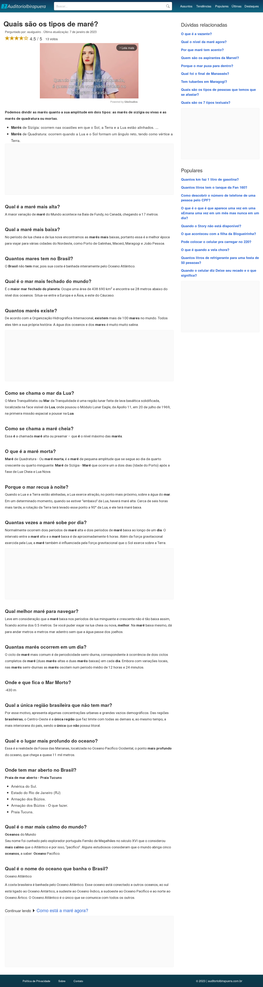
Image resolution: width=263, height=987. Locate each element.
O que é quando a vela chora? (205, 249)
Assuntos (186, 6)
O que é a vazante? (196, 33)
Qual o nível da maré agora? (204, 41)
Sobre (61, 981)
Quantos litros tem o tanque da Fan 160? (214, 187)
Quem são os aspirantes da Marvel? (210, 57)
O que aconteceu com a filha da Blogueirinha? (218, 233)
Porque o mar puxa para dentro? (207, 65)
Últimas (236, 6)
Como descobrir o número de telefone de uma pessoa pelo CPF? (218, 198)
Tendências (203, 6)
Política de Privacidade (36, 981)
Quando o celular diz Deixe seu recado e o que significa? (218, 273)
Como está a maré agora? (62, 910)
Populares (221, 6)
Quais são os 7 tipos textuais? (205, 102)
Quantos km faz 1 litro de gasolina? (210, 179)
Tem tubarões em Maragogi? (204, 81)
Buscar (168, 6)
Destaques (252, 6)
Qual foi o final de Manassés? (205, 73)
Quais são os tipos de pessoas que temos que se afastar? (218, 92)
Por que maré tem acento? (202, 49)
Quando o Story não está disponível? (211, 225)
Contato (78, 981)
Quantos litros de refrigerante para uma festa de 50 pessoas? (220, 260)
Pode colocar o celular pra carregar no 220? (216, 241)
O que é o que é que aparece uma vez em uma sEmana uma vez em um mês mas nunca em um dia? (220, 212)
